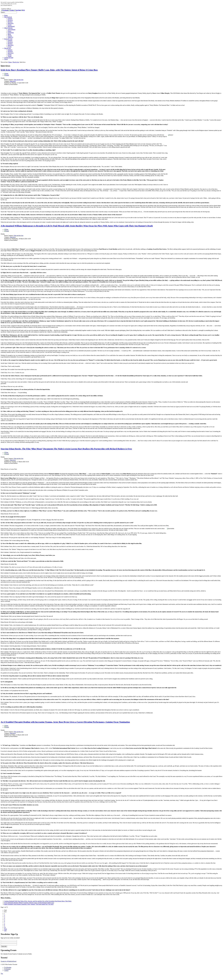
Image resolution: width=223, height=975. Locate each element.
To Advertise (7, 967)
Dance (9, 31)
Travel (6, 59)
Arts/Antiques (11, 29)
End (5, 930)
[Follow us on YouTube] (17, 10)
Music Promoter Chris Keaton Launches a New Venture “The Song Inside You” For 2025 (28, 904)
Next (5, 929)
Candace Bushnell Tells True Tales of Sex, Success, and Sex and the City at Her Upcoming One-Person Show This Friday (38, 901)
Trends (9, 56)
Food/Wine (11, 32)
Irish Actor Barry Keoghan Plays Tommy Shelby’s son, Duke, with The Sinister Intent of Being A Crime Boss (49, 70)
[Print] (6, 73)
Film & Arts (7, 48)
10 (5, 927)
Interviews (10, 23)
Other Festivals (8, 28)
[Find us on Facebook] (4, 10)
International (11, 26)
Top (2, 973)
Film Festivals (8, 17)
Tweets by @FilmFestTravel (8, 961)
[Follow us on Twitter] (11, 10)
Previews (10, 20)
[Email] (6, 75)
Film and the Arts (18, 79)
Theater (10, 35)
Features (10, 18)
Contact (6, 970)
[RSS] (23, 10)
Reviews (10, 21)
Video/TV (10, 37)
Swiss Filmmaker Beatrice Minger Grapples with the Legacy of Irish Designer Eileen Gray (29, 902)
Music (9, 34)
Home (6, 15)
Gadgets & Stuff (8, 57)
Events (9, 25)
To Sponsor (7, 969)
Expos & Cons (8, 39)
